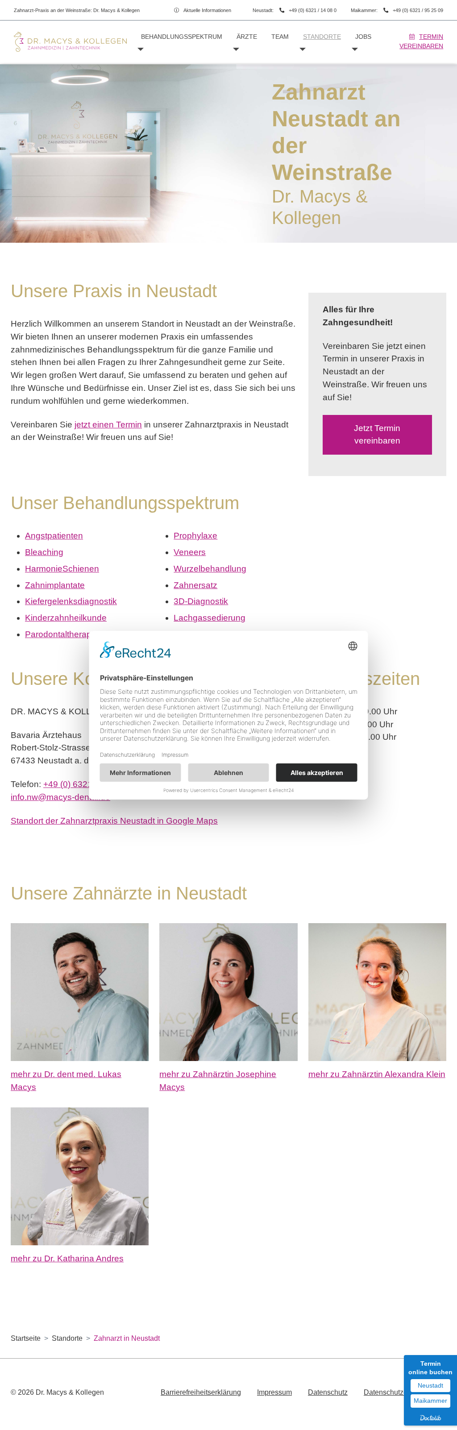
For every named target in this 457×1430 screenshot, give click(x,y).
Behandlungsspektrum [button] (181, 36)
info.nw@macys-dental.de (60, 797)
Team (280, 36)
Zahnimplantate (55, 585)
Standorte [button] (322, 36)
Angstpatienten (54, 535)
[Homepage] (70, 42)
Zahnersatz (195, 585)
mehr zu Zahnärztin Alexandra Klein (376, 1074)
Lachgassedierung (209, 617)
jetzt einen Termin (108, 424)
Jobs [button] (363, 36)
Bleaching (44, 552)
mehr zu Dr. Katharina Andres (67, 1258)
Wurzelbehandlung (210, 568)
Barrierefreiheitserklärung (201, 1392)
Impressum (274, 1392)
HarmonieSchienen (62, 568)
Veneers (190, 552)
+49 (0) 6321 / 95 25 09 (418, 10)
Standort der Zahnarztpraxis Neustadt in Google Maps (114, 820)
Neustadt (430, 1385)
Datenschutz (328, 1392)
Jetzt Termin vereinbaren (377, 434)
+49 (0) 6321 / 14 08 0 (313, 10)
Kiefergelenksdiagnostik (71, 601)
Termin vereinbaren (421, 41)
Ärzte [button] (247, 36)
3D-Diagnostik (201, 601)
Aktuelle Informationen (207, 10)
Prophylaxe (195, 535)
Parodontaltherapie (61, 634)
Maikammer (430, 1400)
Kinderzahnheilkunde (66, 617)
